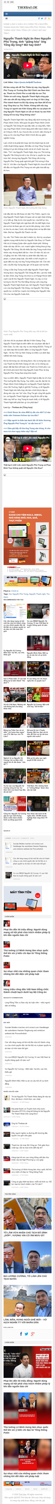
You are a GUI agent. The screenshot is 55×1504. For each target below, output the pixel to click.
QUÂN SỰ (44, 1489)
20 (25, 24)
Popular (15, 838)
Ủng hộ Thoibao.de (19, 1123)
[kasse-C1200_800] (28, 574)
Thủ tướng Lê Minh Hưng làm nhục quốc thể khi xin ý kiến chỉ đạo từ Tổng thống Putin (26, 953)
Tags (32, 838)
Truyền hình (10, 1194)
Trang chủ (9, 1489)
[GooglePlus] (45, 18)
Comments (25, 838)
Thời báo (22, 1494)
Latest (8, 838)
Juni (19, 24)
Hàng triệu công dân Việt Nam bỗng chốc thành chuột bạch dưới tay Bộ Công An (26, 990)
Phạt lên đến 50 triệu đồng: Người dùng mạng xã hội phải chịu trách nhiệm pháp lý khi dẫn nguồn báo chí (27, 932)
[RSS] (48, 18)
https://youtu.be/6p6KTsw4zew (27, 82)
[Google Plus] (34, 1335)
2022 (13, 24)
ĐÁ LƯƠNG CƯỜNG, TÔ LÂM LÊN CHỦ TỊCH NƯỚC (25, 1277)
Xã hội (35, 1489)
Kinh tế (27, 1489)
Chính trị (32, 24)
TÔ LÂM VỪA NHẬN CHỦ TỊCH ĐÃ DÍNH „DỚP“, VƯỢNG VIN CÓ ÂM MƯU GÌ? (25, 1234)
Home (6, 24)
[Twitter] (41, 18)
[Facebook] (38, 18)
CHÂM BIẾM (9, 916)
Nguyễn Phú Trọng (20, 594)
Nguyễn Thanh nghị (37, 594)
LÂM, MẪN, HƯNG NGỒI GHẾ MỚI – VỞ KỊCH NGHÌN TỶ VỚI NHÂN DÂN (25, 1321)
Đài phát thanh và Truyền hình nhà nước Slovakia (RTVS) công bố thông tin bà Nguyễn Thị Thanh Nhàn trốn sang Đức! (31, 1111)
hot (10, 594)
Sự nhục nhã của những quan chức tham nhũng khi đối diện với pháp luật (26, 972)
